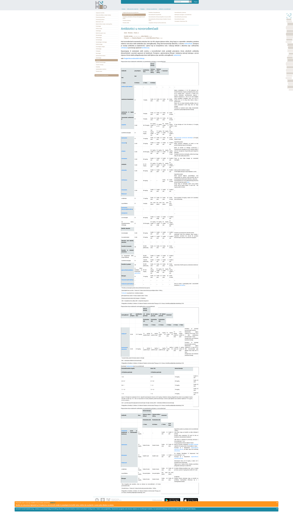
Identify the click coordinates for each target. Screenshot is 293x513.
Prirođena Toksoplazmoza (154, 12)
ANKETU (52, 503)
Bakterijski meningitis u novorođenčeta (183, 14)
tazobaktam (130, 270)
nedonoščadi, (188, 43)
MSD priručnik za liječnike (132, 9)
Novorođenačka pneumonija (181, 16)
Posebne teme (99, 71)
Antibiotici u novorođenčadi (165, 9)
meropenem (124, 213)
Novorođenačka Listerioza (180, 12)
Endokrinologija (99, 44)
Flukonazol (124, 462)
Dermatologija (99, 39)
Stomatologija (99, 35)
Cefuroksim (124, 189)
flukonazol (124, 193)
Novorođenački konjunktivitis (155, 14)
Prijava (195, 2)
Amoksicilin (124, 430)
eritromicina (177, 450)
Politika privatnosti (157, 500)
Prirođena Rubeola (127, 20)
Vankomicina (129, 366)
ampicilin (123, 124)
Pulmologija (98, 26)
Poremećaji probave (100, 19)
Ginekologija (98, 57)
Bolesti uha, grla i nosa (101, 33)
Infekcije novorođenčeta (151, 9)
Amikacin (123, 86)
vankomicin (176, 55)
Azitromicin (124, 138)
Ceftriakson (124, 180)
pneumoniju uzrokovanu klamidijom (184, 137)
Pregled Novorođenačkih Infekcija (134, 58)
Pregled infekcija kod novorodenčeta (130, 12)
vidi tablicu (129, 86)
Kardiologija (98, 30)
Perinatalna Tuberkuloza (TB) (181, 21)
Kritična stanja (99, 28)
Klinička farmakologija (100, 62)
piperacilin (124, 270)
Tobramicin (124, 279)
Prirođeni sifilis (126, 22)
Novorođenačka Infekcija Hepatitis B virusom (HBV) (160, 16)
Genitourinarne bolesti (100, 55)
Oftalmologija (99, 37)
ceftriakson (124, 48)
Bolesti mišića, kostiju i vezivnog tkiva (104, 24)
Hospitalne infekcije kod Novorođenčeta (157, 22)
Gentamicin (124, 207)
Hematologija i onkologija (101, 42)
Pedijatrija (142, 9)
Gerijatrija (98, 66)
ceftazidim (124, 170)
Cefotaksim (124, 158)
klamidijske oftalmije (193, 444)
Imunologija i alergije (100, 46)
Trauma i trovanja (99, 64)
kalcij (188, 182)
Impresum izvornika (100, 12)
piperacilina (137, 273)
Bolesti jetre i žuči (99, 21)
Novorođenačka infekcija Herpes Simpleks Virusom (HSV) (160, 20)
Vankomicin (124, 283)
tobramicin (124, 209)
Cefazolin (124, 293)
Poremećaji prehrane (100, 17)
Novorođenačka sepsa (179, 19)
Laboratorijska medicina (101, 69)
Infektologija (98, 48)
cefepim (123, 151)
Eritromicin (124, 455)
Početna (123, 9)
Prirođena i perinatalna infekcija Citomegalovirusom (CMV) (134, 17)
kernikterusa (145, 48)
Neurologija (98, 53)
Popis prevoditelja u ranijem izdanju (103, 15)
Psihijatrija (98, 51)
